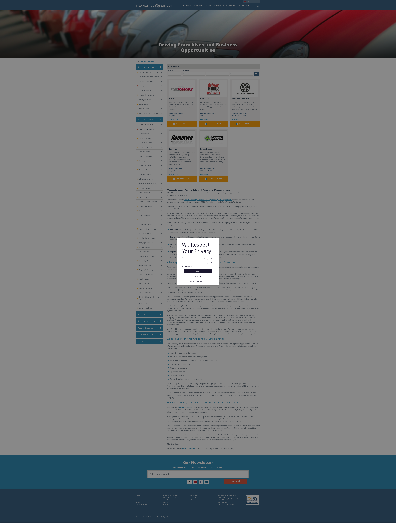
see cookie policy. (187, 266)
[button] (198, 281)
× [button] (216, 240)
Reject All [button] (198, 276)
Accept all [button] (198, 271)
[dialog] (198, 261)
